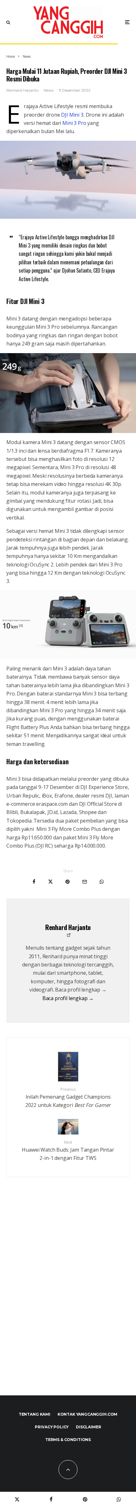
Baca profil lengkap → (68, 998)
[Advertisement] (68, 1300)
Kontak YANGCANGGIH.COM (87, 1414)
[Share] (34, 881)
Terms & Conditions (68, 1439)
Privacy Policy (52, 1427)
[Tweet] (50, 881)
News (48, 90)
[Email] (84, 881)
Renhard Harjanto (22, 90)
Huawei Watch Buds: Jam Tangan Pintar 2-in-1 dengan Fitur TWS (68, 1150)
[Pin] (67, 881)
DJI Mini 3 (72, 114)
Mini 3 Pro (74, 123)
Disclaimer (88, 1427)
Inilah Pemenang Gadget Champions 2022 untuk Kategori (68, 1097)
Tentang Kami (34, 1414)
